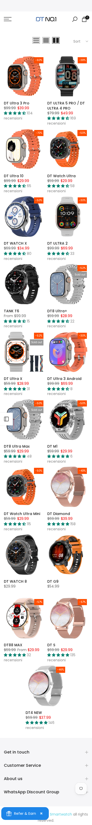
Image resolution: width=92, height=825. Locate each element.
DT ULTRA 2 (57, 243)
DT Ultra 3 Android (64, 378)
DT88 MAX (13, 645)
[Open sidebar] (6, 419)
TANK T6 (11, 311)
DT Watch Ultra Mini (22, 513)
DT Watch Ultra (61, 175)
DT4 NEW (34, 712)
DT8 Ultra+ (57, 311)
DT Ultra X (13, 378)
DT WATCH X (15, 243)
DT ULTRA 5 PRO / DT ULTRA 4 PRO (66, 106)
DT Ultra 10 (14, 175)
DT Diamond (58, 513)
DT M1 (52, 446)
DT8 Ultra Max (17, 446)
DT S (51, 645)
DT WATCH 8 (15, 581)
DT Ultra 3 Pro (16, 103)
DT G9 (53, 581)
